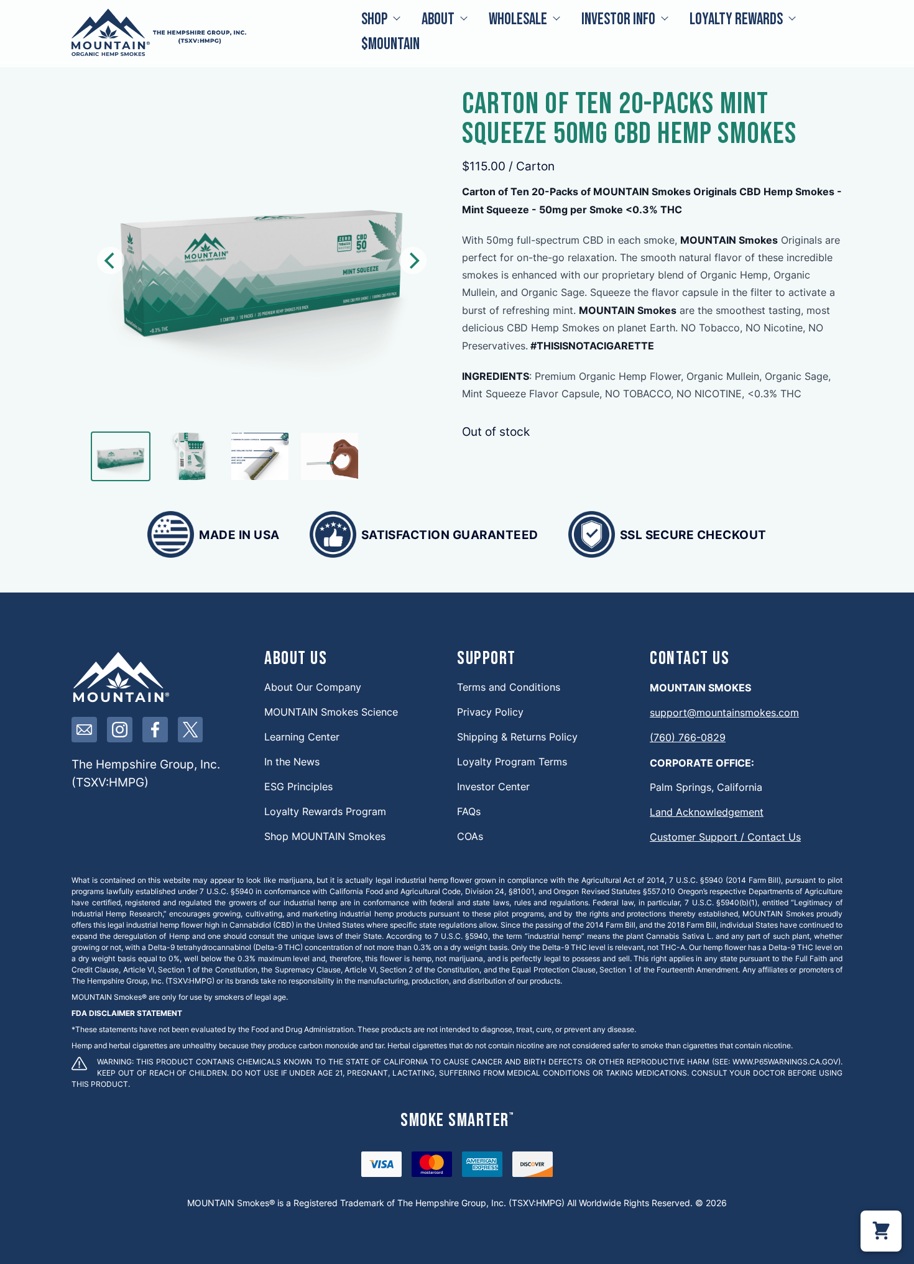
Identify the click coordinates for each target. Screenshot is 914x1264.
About (438, 19)
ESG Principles (298, 786)
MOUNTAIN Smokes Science (331, 711)
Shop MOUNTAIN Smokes (324, 835)
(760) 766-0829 (688, 737)
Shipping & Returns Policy (517, 736)
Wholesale (518, 19)
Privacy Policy (490, 711)
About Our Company (312, 686)
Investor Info (618, 19)
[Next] (413, 260)
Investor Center (493, 786)
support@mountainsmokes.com (724, 712)
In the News (292, 761)
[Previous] (110, 260)
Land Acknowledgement (707, 811)
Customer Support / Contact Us (725, 836)
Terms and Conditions (508, 686)
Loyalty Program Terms (512, 761)
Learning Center (301, 736)
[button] (881, 1231)
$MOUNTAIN (390, 44)
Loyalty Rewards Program (325, 811)
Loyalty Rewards (736, 19)
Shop (374, 19)
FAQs (469, 811)
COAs (470, 835)
